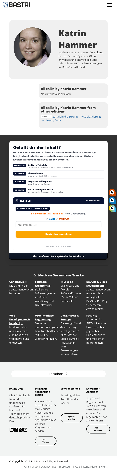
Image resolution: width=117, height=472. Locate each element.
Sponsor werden (71, 417)
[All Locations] (112, 208)
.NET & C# (67, 281)
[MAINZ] (112, 201)
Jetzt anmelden (98, 429)
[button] (58, 373)
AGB (77, 466)
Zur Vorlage (45, 441)
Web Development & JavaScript (19, 319)
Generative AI (18, 281)
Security (91, 315)
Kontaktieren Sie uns (95, 466)
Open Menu (109, 5)
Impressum (65, 466)
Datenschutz (48, 466)
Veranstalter (30, 466)
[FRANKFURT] (112, 193)
